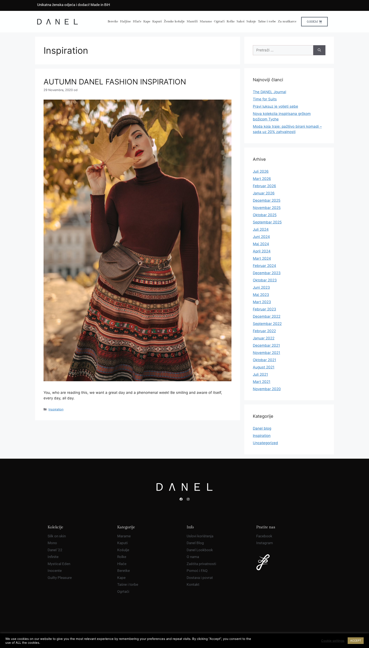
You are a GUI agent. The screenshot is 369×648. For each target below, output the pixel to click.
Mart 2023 (262, 302)
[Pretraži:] (283, 50)
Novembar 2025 (267, 208)
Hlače (137, 21)
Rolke (231, 21)
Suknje (251, 21)
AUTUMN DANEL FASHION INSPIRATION (115, 81)
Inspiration (55, 409)
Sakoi (241, 21)
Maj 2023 (261, 295)
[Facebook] (181, 499)
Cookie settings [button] (332, 641)
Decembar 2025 (266, 200)
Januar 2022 (263, 338)
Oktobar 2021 (264, 360)
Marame (206, 21)
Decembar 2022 (266, 316)
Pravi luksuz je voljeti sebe (275, 106)
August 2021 (263, 367)
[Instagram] (188, 499)
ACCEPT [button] (355, 640)
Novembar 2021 (266, 353)
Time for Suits (265, 99)
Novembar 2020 (267, 389)
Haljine (125, 21)
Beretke (113, 21)
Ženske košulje (174, 21)
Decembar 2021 (266, 345)
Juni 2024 (261, 237)
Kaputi (157, 21)
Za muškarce (287, 21)
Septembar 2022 (267, 324)
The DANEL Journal (269, 92)
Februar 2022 (264, 331)
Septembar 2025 (267, 222)
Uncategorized (265, 443)
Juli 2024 (261, 229)
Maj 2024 (261, 244)
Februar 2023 (264, 309)
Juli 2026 (261, 171)
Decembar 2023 (267, 273)
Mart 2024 (262, 258)
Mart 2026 (262, 179)
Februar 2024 (264, 266)
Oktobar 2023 (265, 280)
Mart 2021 (261, 382)
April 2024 (262, 251)
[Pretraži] (319, 50)
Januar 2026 (264, 193)
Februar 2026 (264, 186)
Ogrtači (219, 21)
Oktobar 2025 (265, 215)
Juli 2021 (260, 374)
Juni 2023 (261, 287)
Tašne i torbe (267, 21)
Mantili (192, 21)
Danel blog (262, 428)
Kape (146, 21)
